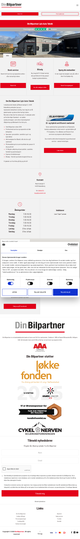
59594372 (41, 191)
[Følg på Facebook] (72, 532)
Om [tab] (66, 250)
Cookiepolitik (20, 521)
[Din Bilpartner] (11, 5)
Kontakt (59, 521)
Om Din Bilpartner (21, 514)
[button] (77, 5)
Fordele (59, 519)
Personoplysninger (21, 519)
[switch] (30, 283)
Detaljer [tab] (40, 250)
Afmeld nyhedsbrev (40, 501)
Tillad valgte (40, 292)
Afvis (14, 292)
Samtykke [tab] (14, 250)
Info (7, 55)
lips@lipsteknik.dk (40, 193)
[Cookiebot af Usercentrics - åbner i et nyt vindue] (69, 244)
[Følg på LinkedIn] (74, 532)
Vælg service (59, 516)
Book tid (59, 514)
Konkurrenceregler (21, 524)
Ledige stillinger (20, 516)
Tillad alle (65, 292)
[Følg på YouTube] (77, 532)
